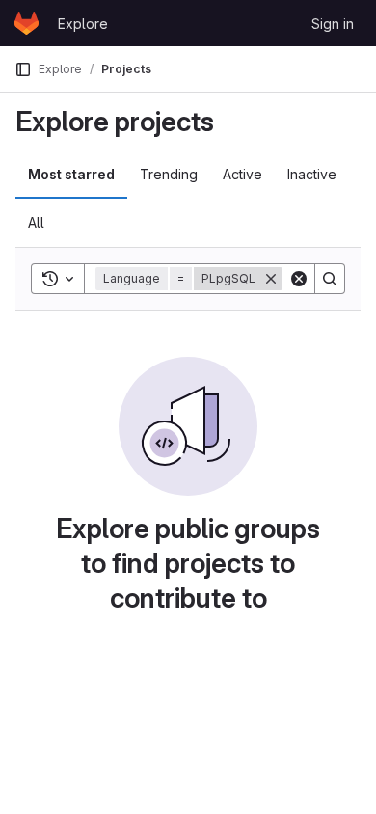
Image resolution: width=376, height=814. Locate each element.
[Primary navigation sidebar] (23, 69)
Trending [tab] (169, 174)
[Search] (329, 278)
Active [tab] (242, 174)
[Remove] (270, 278)
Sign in (332, 23)
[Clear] (298, 278)
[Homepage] (26, 23)
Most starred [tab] (71, 174)
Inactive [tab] (311, 174)
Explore (83, 23)
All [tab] (36, 222)
